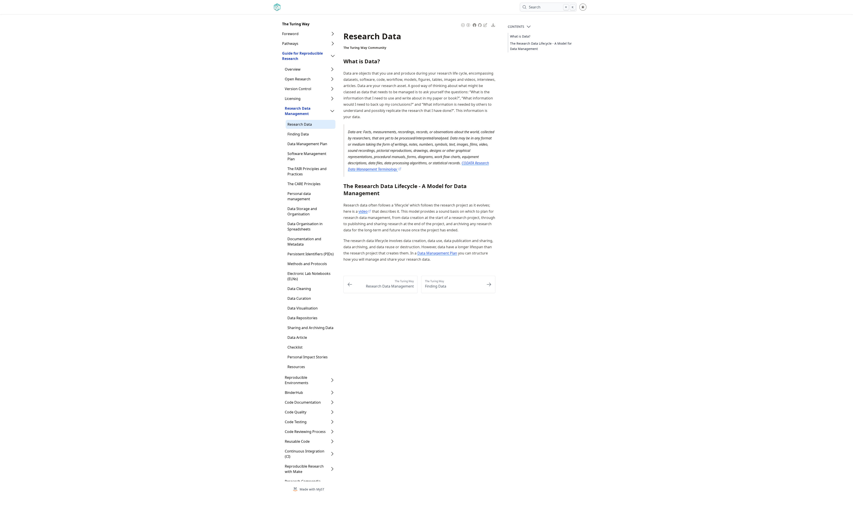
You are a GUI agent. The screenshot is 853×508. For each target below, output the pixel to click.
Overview (293, 69)
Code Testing (296, 421)
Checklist (295, 347)
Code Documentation (303, 402)
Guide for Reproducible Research (302, 56)
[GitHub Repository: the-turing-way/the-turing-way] (480, 24)
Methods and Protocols (307, 263)
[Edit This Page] (485, 24)
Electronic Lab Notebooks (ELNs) (309, 276)
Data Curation (299, 298)
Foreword (290, 33)
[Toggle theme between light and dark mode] (582, 7)
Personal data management (299, 196)
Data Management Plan (307, 143)
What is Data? (520, 36)
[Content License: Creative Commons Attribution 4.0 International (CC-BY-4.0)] (465, 24)
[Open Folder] (332, 33)
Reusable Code (297, 441)
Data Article (297, 337)
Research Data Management (298, 111)
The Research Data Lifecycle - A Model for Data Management (541, 46)
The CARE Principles (304, 183)
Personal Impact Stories (307, 357)
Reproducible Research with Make (304, 469)
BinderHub (294, 392)
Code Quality (295, 412)
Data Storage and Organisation (302, 211)
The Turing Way (295, 24)
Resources (296, 366)
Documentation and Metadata (304, 241)
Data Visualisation (302, 308)
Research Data (299, 124)
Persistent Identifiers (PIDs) (310, 254)
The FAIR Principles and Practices (307, 171)
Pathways (290, 43)
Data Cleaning (299, 288)
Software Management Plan (306, 156)
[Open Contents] (528, 26)
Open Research (298, 79)
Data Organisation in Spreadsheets (305, 226)
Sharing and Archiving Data (310, 327)
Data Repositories (302, 318)
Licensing (293, 98)
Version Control (298, 88)
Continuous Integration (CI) (304, 454)
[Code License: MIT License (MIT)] (474, 24)
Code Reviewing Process (305, 431)
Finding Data (298, 134)
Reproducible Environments (296, 380)
